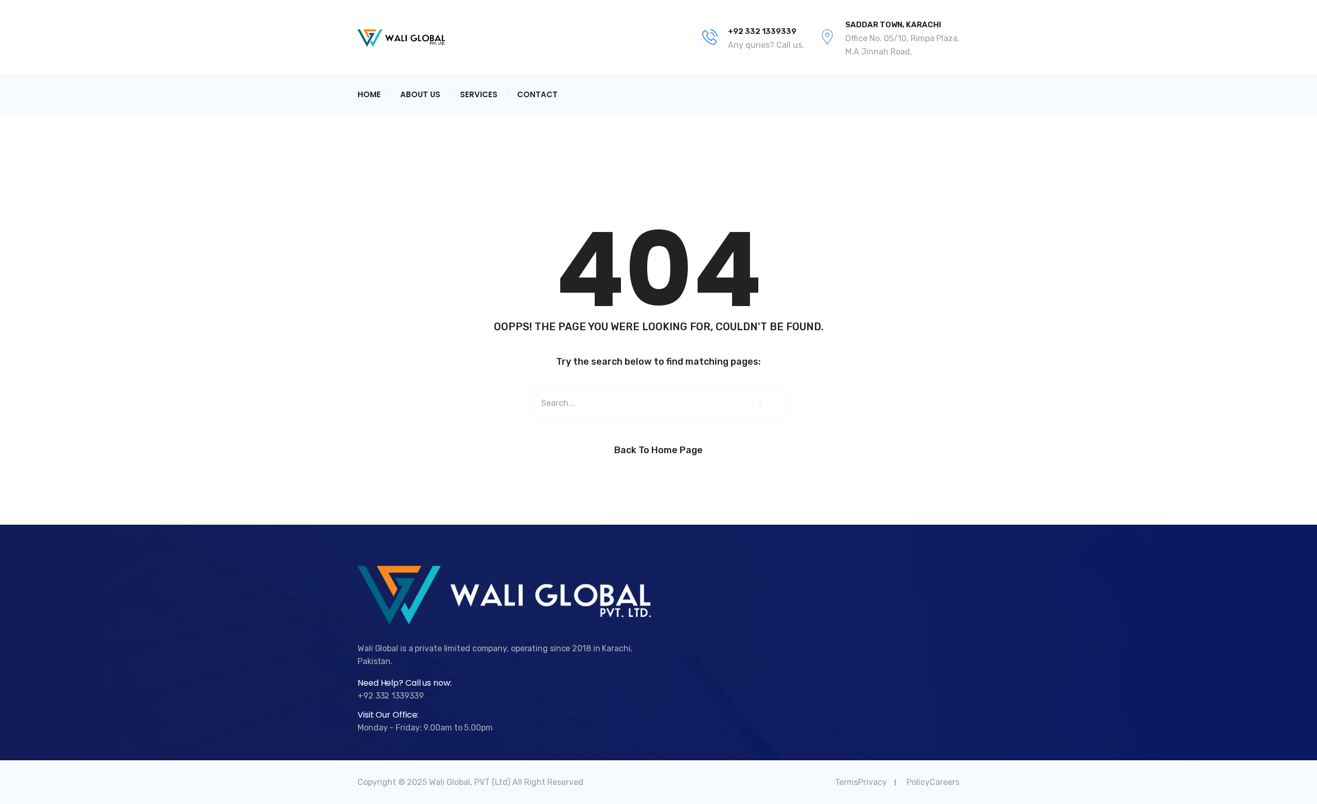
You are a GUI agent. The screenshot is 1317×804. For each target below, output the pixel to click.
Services (478, 94)
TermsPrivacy (861, 782)
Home (369, 94)
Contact (537, 94)
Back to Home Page (658, 450)
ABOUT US (420, 94)
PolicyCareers (932, 782)
